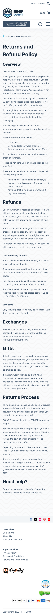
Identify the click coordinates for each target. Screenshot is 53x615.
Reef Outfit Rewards (12, 539)
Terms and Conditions (13, 556)
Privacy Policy (9, 553)
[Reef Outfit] (13, 12)
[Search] (40, 24)
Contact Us (8, 532)
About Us (7, 536)
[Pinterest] (44, 519)
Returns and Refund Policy (15, 559)
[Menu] (48, 24)
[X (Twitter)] (35, 519)
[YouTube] (49, 519)
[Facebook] (31, 519)
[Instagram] (40, 519)
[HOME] (4, 36)
